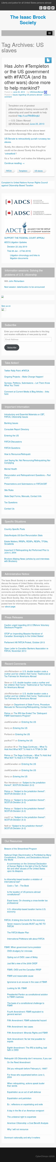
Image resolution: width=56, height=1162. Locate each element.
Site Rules (8, 490)
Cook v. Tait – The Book (18, 885)
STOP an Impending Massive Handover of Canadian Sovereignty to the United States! (24, 634)
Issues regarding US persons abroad (27, 94)
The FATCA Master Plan (18, 932)
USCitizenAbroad (37, 92)
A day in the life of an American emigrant (25, 1110)
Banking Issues (11, 423)
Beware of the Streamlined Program (20, 848)
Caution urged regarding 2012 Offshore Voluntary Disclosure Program (26, 626)
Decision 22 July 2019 (17, 246)
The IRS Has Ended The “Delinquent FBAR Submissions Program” (25, 714)
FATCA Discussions (13, 441)
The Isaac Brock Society (28, 19)
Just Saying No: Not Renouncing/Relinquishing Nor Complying (27, 461)
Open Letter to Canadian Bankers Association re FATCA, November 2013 (26, 649)
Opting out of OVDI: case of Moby (22, 957)
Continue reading (14, 163)
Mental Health (10, 468)
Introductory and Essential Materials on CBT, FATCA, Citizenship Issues (24, 415)
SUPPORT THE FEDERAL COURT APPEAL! (24, 237)
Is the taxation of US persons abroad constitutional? (23, 893)
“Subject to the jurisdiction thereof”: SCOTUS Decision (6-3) (25, 783)
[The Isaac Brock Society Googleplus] (41, 8)
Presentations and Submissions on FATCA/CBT (25, 483)
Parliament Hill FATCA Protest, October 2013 (24, 642)
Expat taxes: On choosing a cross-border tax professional (27, 901)
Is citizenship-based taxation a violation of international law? (23, 880)
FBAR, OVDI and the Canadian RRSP (24, 969)
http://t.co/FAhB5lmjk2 (29, 115)
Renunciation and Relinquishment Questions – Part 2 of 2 (27, 476)
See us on (6, 305)
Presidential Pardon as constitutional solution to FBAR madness (27, 995)
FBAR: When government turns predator (22, 947)
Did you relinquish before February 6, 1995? (27, 1068)
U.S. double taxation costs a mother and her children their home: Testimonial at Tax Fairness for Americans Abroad (27, 674)
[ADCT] (28, 226)
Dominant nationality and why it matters (22, 1137)
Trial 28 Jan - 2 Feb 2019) (19, 250)
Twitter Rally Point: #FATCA (16, 370)
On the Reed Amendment (18, 1062)
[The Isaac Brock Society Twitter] (53, 8)
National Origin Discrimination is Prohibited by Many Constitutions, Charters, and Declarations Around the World (27, 857)
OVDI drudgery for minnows (19, 950)
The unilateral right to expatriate (21, 1116)
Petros (7, 713)
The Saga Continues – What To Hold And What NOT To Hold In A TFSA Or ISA (25, 748)
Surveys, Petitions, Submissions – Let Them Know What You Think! (27, 384)
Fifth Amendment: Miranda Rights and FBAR (27, 1032)
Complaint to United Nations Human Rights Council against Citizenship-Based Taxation (24, 184)
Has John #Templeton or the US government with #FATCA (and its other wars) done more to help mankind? (27, 77)
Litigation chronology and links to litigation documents (25, 257)
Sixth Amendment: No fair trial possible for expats (26, 1040)
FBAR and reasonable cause (20, 975)
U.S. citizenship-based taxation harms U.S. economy (26, 910)
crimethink (10, 153)
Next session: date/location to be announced (24, 286)
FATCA (8, 171)
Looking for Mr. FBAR (17, 988)
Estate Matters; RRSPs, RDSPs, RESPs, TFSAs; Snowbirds (26, 542)
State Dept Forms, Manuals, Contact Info (22, 496)
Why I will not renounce (17, 1129)
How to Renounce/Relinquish (17, 454)
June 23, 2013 (37, 123)
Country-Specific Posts (14, 529)
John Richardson (16, 281)
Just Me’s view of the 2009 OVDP (22, 963)
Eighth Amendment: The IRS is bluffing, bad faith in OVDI (27, 1048)
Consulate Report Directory (16, 429)
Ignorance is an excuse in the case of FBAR (27, 981)
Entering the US (11, 435)
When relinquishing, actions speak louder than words (26, 1084)
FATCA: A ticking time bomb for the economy (24, 920)
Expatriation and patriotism (19, 1098)
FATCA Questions (12, 447)
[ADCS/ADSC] (28, 206)
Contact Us (9, 508)
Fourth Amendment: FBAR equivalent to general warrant (25, 1013)
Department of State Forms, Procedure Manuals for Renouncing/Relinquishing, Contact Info (28, 705)
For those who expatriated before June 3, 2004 (26, 1076)
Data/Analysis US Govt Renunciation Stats (23, 535)
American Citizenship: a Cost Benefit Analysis (27, 1123)
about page (10, 606)
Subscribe (11, 347)
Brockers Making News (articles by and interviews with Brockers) (26, 560)
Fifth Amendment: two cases (20, 1026)
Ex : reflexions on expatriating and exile (25, 1104)
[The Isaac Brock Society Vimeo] (49, 8)
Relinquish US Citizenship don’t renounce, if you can (28, 1058)
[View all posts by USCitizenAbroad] (45, 92)
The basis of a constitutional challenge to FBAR (25, 1004)
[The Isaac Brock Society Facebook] (45, 8)
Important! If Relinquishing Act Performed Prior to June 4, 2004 (26, 551)
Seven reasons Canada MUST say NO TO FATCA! (26, 925)
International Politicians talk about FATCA (25, 938)
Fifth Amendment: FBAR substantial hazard (27, 1020)
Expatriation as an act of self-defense (24, 1092)
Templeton (23, 171)
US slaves (39, 171)
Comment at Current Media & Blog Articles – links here (26, 392)
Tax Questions (10, 502)
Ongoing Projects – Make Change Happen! (23, 376)
